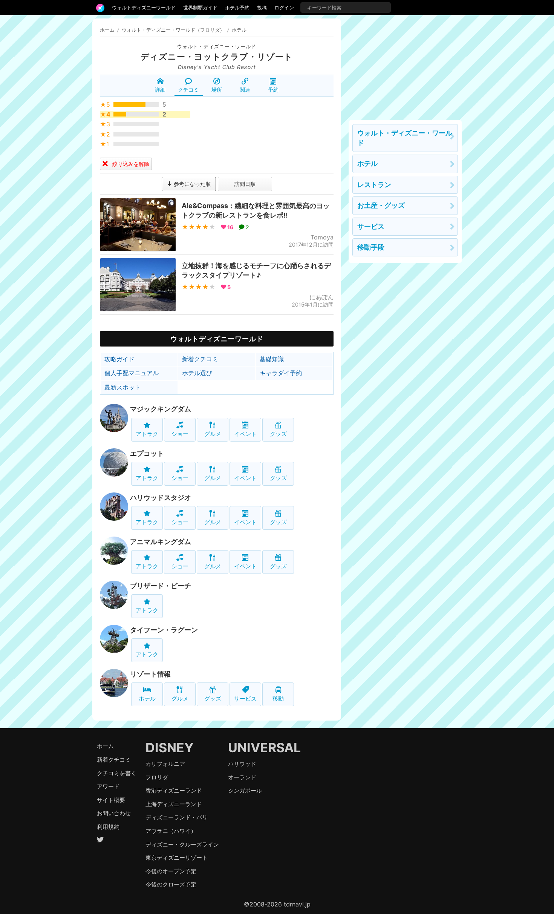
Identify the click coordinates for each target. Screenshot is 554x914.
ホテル (147, 698)
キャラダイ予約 (281, 373)
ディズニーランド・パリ (176, 817)
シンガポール (245, 790)
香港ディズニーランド (173, 790)
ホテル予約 (237, 8)
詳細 (160, 89)
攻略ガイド (119, 359)
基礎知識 (272, 359)
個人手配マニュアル (131, 373)
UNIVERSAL (264, 747)
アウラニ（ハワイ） (170, 830)
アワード (108, 786)
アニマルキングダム (160, 542)
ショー (179, 433)
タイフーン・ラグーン (164, 630)
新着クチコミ (200, 359)
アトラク (147, 433)
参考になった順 (191, 184)
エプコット (147, 453)
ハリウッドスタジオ (160, 497)
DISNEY (169, 747)
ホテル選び (197, 373)
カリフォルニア (165, 763)
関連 (245, 89)
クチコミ (188, 89)
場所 (216, 89)
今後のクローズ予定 (170, 884)
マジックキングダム (160, 409)
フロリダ (156, 777)
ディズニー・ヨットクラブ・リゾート (217, 56)
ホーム (107, 30)
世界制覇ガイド (200, 8)
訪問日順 (245, 184)
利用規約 (108, 826)
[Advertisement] (405, 65)
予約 (273, 89)
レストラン (374, 185)
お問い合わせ (114, 813)
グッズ (278, 433)
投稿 (262, 8)
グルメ (212, 433)
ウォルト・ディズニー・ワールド (216, 46)
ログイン (284, 8)
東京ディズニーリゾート (176, 857)
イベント (245, 433)
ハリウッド (242, 763)
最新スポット (122, 387)
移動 (278, 698)
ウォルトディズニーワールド (144, 8)
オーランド (242, 777)
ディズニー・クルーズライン (182, 844)
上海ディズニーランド (173, 804)
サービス (245, 698)
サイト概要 (111, 800)
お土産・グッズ (381, 205)
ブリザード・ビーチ (160, 586)
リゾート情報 (150, 674)
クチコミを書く (116, 773)
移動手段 (370, 247)
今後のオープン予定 (170, 871)
